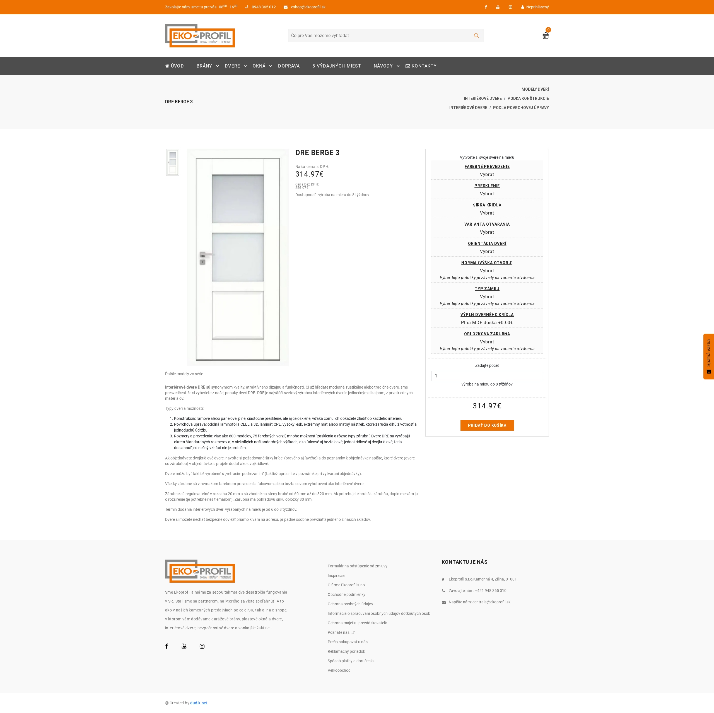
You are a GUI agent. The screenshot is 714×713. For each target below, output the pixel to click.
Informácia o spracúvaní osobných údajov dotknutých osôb (379, 613)
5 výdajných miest (336, 66)
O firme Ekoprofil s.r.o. (347, 585)
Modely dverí (535, 89)
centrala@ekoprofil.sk (491, 602)
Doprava (289, 66)
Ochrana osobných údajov (350, 604)
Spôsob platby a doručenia (351, 661)
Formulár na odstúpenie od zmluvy (357, 566)
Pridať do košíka (487, 425)
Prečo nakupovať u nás (348, 642)
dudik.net (199, 703)
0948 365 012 (263, 7)
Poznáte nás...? (341, 632)
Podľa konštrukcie (528, 98)
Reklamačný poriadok (346, 651)
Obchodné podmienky (346, 594)
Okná (259, 66)
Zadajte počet (487, 365)
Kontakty (423, 66)
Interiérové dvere (483, 98)
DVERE (232, 66)
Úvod (177, 66)
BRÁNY (205, 66)
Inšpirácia (336, 575)
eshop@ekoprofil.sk (307, 7)
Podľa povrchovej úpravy (521, 107)
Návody (383, 66)
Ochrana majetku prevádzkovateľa (357, 623)
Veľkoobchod (339, 670)
